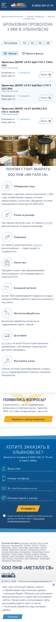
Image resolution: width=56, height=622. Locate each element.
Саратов (29, 556)
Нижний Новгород (10, 552)
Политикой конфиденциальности (25, 519)
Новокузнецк (25, 552)
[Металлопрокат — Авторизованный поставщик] (8, 575)
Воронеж (6, 545)
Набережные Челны (37, 549)
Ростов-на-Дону (31, 554)
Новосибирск (38, 552)
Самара (5, 556)
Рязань (43, 554)
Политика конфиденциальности (35, 581)
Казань (43, 545)
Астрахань (24, 543)
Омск (47, 552)
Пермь (20, 554)
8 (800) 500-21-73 (42, 5)
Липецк (5, 549)
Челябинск (6, 560)
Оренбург (6, 554)
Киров (14, 547)
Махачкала (14, 549)
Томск (45, 556)
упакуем (37, 244)
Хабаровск (34, 558)
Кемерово (6, 547)
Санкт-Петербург (17, 556)
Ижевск (27, 545)
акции (5, 371)
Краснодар (23, 547)
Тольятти (38, 556)
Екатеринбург (17, 545)
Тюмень (10, 558)
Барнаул (33, 543)
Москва (23, 549)
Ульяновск (19, 558)
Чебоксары (45, 558)
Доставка (7, 343)
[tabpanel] (28, 151)
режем (49, 222)
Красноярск (34, 547)
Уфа (26, 558)
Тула (4, 558)
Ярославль (17, 560)
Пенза (14, 554)
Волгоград (43, 543)
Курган (43, 547)
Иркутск (35, 545)
